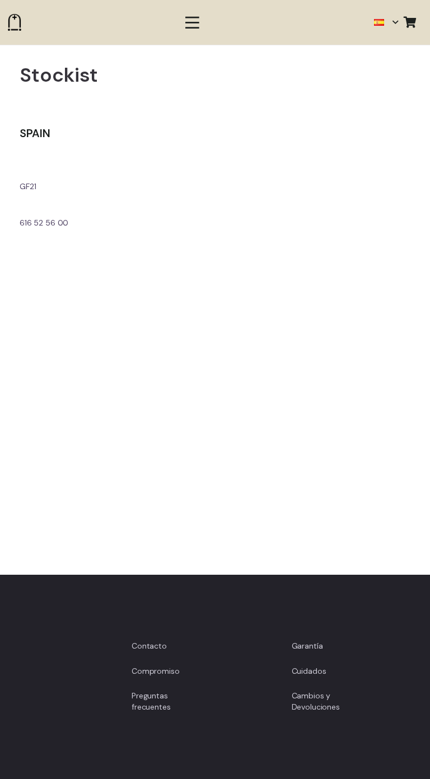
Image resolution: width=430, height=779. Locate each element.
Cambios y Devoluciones (316, 701)
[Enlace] (14, 22)
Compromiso (156, 671)
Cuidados (309, 671)
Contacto (149, 646)
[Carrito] (410, 22)
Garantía (307, 646)
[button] (192, 22)
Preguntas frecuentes (151, 701)
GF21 (28, 186)
